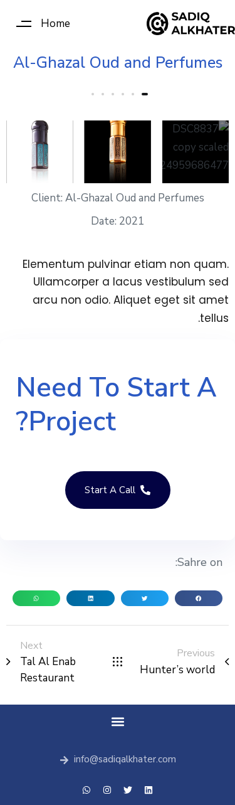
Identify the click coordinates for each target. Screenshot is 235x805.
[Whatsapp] (86, 790)
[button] (38, 23)
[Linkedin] (148, 790)
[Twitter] (128, 790)
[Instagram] (107, 790)
